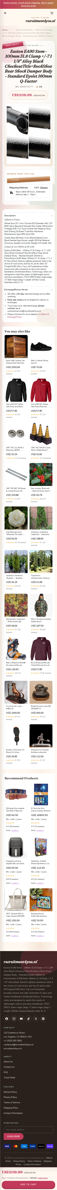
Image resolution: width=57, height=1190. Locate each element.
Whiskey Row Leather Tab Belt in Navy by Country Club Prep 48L (15, 809)
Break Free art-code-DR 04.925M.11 (41, 707)
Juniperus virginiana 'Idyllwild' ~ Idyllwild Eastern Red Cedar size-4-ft (40, 533)
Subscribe (13, 1136)
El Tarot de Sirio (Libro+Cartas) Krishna (40, 809)
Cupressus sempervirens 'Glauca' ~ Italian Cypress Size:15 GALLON (40, 576)
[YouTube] (21, 1019)
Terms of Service (12, 1102)
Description (10, 215)
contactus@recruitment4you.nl (18, 1044)
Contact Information (13, 1113)
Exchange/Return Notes (16, 289)
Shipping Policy (11, 1107)
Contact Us (9, 1067)
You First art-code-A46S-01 (14, 707)
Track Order (9, 1077)
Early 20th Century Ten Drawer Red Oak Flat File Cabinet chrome (15, 361)
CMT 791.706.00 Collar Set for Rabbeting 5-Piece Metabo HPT (40, 449)
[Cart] (51, 13)
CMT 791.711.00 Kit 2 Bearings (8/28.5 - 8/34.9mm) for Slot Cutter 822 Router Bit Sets (15, 449)
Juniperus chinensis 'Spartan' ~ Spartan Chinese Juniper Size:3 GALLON (15, 576)
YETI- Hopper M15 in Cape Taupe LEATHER (15, 914)
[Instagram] (14, 1019)
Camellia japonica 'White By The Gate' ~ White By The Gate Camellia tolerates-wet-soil (15, 533)
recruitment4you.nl (40, 20)
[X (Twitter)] (36, 1019)
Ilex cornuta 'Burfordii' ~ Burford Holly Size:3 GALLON (40, 489)
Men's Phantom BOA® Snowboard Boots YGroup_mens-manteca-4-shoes (16, 664)
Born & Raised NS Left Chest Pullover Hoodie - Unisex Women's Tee (40, 664)
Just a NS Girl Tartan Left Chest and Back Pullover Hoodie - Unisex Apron (14, 405)
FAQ (6, 1072)
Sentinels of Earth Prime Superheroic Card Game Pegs (41, 862)
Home (5, 30)
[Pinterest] (43, 1019)
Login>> (15, 830)
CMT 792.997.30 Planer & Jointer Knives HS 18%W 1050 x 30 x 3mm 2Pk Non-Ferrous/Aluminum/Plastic (16, 489)
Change (44, 187)
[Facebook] (7, 1019)
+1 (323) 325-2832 (13, 1040)
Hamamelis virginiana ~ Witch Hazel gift (15, 620)
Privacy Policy (10, 1097)
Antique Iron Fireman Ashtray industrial (40, 751)
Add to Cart (28, 1184)
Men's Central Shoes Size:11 (39, 361)
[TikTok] (29, 1019)
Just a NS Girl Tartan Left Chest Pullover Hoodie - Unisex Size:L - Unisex (40, 405)
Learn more (43, 1178)
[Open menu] (5, 13)
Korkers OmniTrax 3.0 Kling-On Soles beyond (15, 751)
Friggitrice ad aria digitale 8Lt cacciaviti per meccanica (15, 862)
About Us (8, 1061)
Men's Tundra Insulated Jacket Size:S (41, 620)
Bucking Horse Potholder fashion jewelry (39, 915)
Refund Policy (10, 1092)
